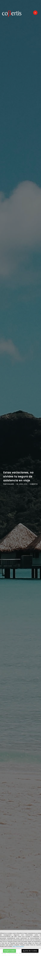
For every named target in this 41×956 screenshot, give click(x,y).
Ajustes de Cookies (30, 951)
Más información (18, 946)
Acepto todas (9, 951)
